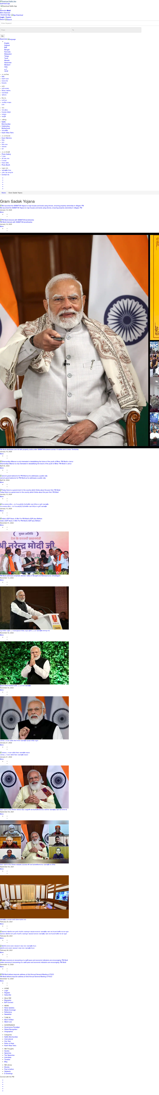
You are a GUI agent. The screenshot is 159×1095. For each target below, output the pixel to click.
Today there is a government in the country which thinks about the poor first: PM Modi (29, 492)
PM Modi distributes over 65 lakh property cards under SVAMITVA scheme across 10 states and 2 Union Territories (39, 449)
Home (4, 193)
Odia (6, 67)
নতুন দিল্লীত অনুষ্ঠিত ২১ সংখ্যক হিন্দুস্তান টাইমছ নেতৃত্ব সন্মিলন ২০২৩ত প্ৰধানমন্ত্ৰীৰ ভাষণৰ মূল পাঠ (25, 631)
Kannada (7, 52)
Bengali (6, 49)
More (2, 212)
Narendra (5, 10)
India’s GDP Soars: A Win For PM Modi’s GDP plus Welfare (20, 521)
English (6, 43)
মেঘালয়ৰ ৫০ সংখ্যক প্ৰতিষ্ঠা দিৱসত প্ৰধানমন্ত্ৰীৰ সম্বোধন (14, 755)
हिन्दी (5, 47)
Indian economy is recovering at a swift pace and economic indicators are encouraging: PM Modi (33, 962)
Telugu (6, 56)
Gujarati (7, 45)
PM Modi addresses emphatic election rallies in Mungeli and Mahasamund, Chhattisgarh (30, 576)
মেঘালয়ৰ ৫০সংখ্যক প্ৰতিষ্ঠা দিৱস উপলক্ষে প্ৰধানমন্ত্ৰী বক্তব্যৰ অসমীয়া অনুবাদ (19, 740)
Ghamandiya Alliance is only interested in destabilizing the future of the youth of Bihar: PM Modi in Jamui (35, 463)
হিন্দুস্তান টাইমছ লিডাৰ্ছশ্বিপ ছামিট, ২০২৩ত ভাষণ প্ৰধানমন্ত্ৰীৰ (15, 685)
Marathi (7, 60)
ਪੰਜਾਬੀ (6, 71)
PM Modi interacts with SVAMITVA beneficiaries (16, 222)
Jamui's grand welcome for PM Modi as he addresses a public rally (23, 478)
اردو (5, 69)
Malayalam (8, 54)
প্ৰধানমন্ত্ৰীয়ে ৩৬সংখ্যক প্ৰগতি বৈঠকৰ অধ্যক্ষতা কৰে (13, 919)
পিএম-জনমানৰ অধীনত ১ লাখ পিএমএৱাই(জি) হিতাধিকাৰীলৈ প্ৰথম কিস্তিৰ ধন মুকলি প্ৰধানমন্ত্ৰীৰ (23, 506)
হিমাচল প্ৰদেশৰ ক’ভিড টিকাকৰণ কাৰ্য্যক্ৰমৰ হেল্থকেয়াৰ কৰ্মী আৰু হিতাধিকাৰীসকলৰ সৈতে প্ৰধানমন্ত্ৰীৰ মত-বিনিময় (27, 864)
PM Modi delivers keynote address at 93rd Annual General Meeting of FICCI (26, 976)
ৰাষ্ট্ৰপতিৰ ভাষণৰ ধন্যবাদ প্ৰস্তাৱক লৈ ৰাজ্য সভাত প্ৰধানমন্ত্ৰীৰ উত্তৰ (17, 948)
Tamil (6, 58)
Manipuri (7, 65)
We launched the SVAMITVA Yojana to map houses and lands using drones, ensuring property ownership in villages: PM (41, 208)
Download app (5, 3)
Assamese (7, 62)
